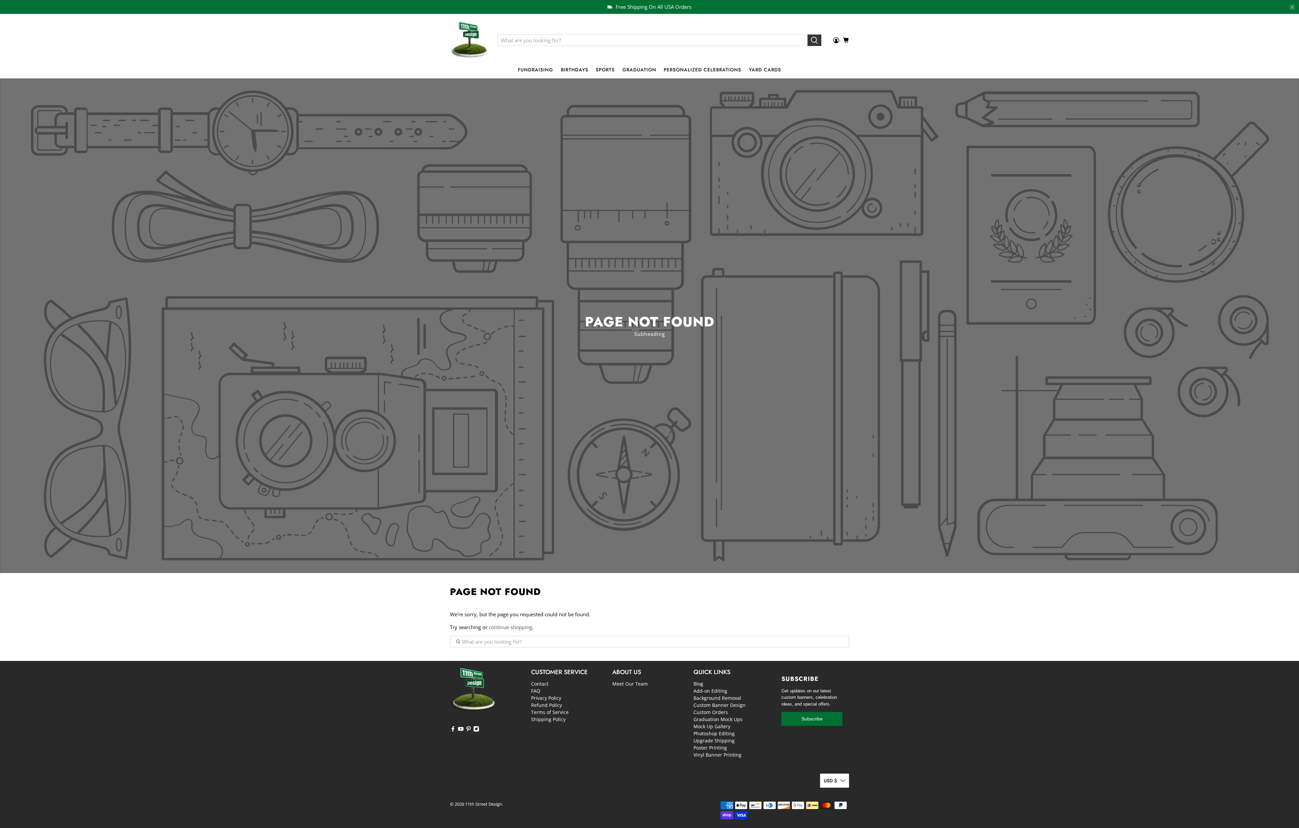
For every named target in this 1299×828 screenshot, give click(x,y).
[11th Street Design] (468, 40)
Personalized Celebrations (702, 69)
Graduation (639, 69)
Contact (539, 684)
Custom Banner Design (719, 705)
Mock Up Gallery (711, 726)
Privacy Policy (546, 698)
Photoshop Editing (714, 733)
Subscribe (812, 718)
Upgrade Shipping (714, 740)
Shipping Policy (548, 719)
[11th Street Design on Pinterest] (468, 730)
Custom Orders (710, 712)
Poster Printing (710, 747)
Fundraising (535, 69)
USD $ (830, 780)
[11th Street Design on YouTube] (461, 730)
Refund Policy (546, 705)
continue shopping (510, 627)
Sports (605, 69)
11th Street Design (483, 804)
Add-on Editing (710, 691)
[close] (1292, 7)
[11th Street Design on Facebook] (453, 730)
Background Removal (717, 698)
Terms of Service (550, 712)
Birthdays (574, 69)
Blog (698, 684)
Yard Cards (765, 69)
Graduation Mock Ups (718, 719)
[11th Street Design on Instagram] (476, 730)
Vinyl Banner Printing (717, 755)
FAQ (535, 691)
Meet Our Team (630, 684)
